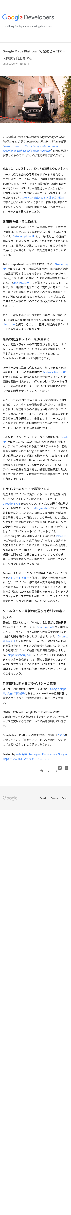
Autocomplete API (24, 236)
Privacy (55, 798)
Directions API (11, 503)
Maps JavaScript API (20, 655)
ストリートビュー (18, 578)
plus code (9, 324)
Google (44, 798)
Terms (65, 798)
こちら (61, 735)
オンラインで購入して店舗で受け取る (41, 198)
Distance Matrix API (55, 372)
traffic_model (40, 508)
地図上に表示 (21, 283)
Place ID (61, 536)
